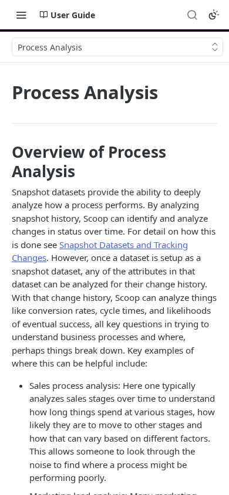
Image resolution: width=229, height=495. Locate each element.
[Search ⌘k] (192, 14)
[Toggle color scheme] (213, 14)
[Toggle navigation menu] (21, 14)
